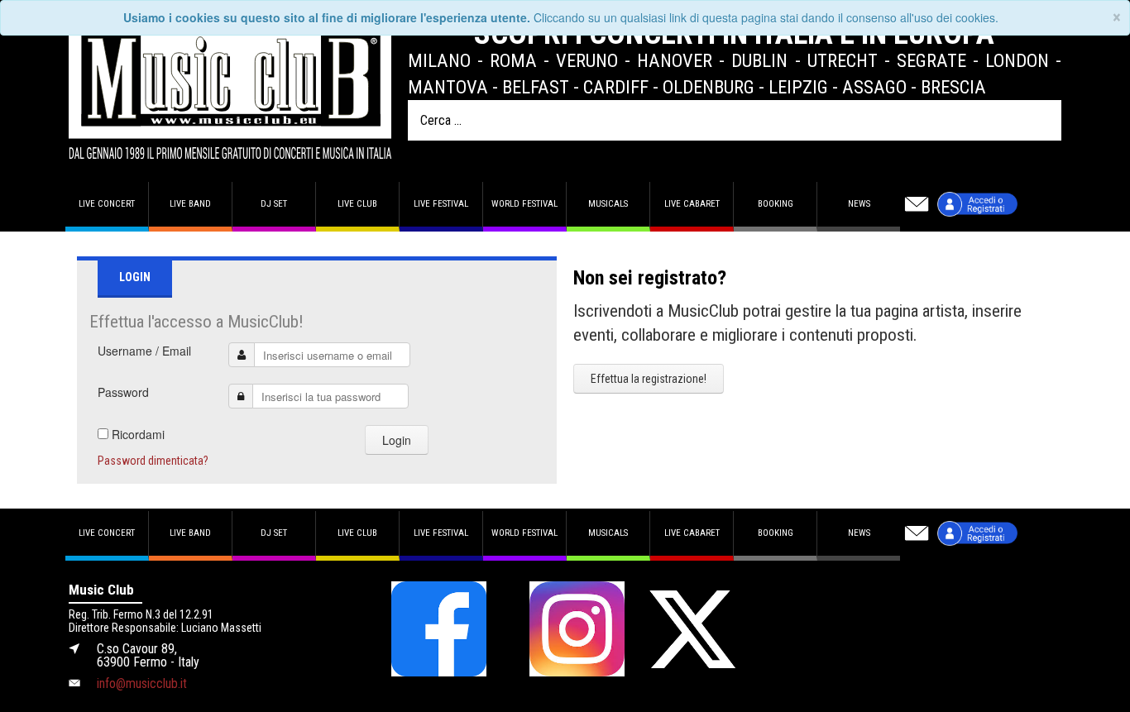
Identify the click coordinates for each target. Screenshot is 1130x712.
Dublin (759, 60)
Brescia (953, 87)
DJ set (274, 203)
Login (396, 440)
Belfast (535, 87)
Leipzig (798, 87)
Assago (874, 87)
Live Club (357, 203)
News (859, 203)
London (1017, 60)
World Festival (524, 203)
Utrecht (842, 60)
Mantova (448, 87)
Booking (775, 203)
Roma (513, 60)
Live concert (107, 203)
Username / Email (144, 350)
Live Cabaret (692, 203)
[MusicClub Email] (916, 204)
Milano (439, 60)
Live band (190, 203)
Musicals (608, 203)
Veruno (587, 60)
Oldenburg (708, 87)
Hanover (674, 60)
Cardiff (616, 87)
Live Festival (441, 203)
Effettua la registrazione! (648, 378)
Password (123, 392)
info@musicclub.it (142, 683)
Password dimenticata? (153, 460)
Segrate (931, 60)
